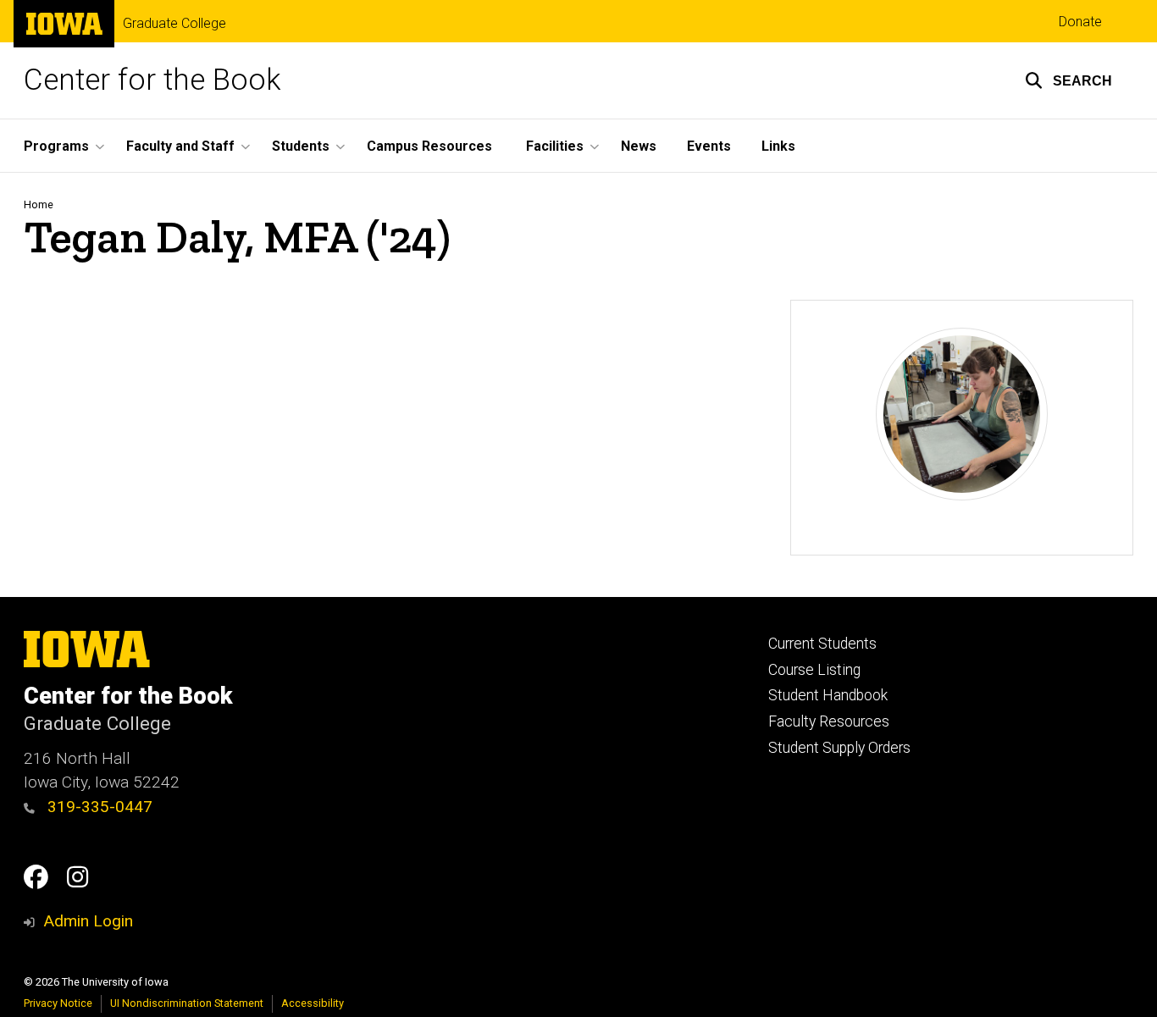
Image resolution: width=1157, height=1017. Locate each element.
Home (38, 204)
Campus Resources (429, 146)
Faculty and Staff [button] (180, 146)
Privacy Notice (58, 1003)
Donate (1080, 22)
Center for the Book (152, 80)
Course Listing (814, 669)
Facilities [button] (555, 146)
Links (778, 146)
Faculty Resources (828, 721)
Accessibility (312, 1003)
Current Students (822, 643)
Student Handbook (828, 695)
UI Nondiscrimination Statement (186, 1003)
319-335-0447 (97, 806)
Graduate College (174, 23)
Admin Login (88, 921)
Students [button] (300, 146)
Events (709, 146)
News (638, 146)
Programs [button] (56, 146)
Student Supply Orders (839, 747)
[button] (1068, 80)
